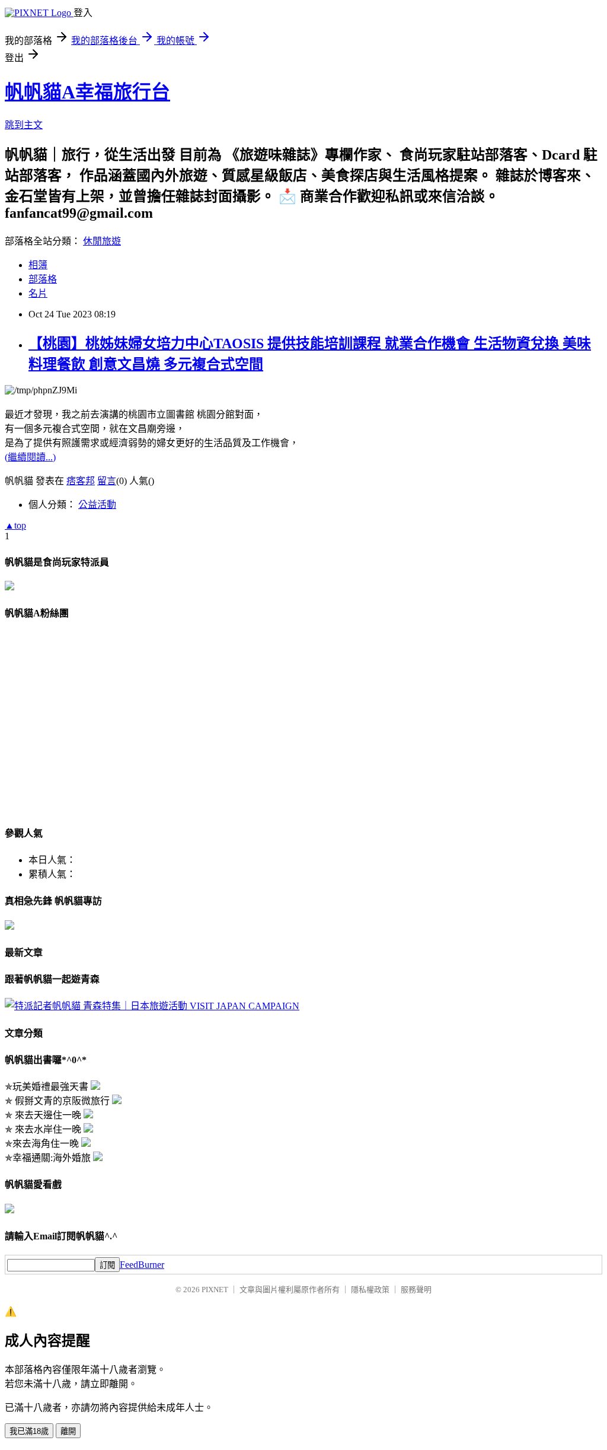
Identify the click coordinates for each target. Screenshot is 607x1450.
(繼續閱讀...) (30, 457)
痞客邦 (80, 481)
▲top (15, 525)
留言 (106, 481)
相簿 (37, 265)
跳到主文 (24, 125)
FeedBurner (142, 1265)
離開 (68, 1431)
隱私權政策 (370, 1289)
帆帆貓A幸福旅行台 (87, 92)
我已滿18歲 (29, 1431)
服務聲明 (416, 1289)
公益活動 (97, 505)
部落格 (42, 279)
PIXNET (215, 1289)
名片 (37, 293)
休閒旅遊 (102, 241)
